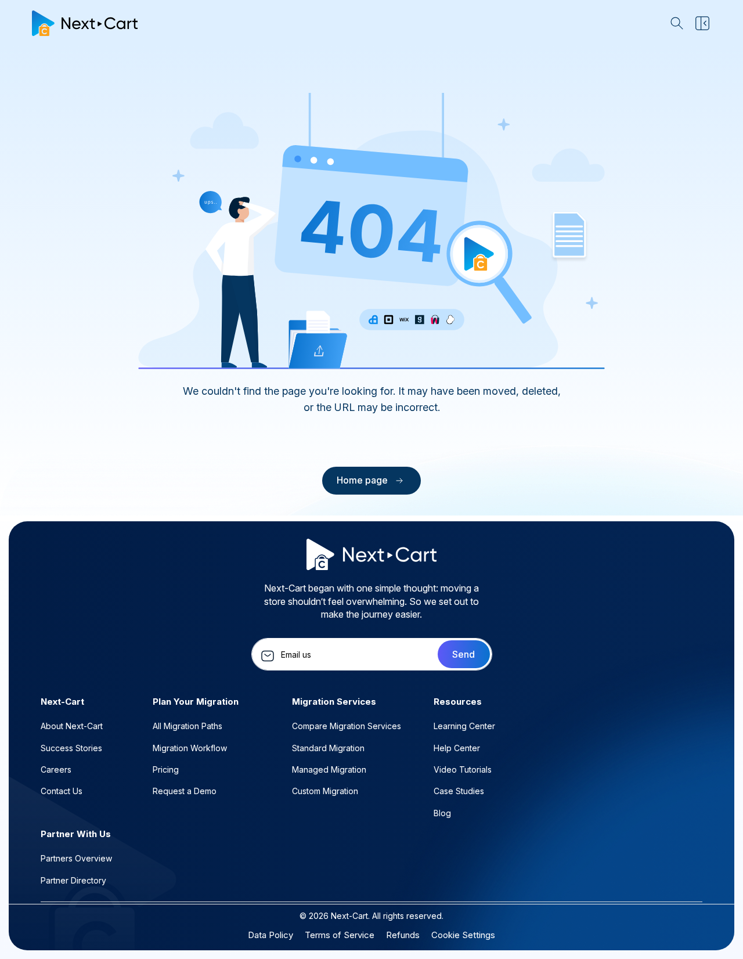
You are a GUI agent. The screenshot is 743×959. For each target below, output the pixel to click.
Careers (56, 769)
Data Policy (270, 934)
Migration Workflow (190, 748)
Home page (362, 480)
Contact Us (61, 791)
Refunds (403, 934)
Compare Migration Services (346, 726)
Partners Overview (76, 858)
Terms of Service (339, 934)
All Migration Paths (187, 726)
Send (463, 654)
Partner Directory (73, 880)
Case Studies (459, 791)
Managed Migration (329, 769)
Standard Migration (328, 748)
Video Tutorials (463, 769)
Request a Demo (185, 791)
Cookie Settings (463, 934)
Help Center (457, 748)
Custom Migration (325, 791)
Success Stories (71, 748)
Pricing (166, 769)
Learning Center (464, 726)
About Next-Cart (72, 726)
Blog (442, 813)
